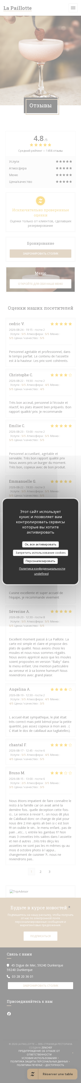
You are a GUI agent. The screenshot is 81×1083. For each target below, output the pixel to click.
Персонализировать (40, 561)
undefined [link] (41, 574)
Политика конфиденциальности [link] (42, 568)
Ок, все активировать (40, 544)
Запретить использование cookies (41, 553)
